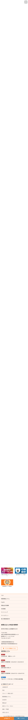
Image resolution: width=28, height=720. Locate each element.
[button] (9, 648)
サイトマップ (4, 612)
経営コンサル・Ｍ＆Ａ (7, 706)
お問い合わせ (5, 712)
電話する (7, 718)
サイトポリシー (5, 615)
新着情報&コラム (5, 598)
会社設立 (4, 699)
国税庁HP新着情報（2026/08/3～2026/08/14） (12, 662)
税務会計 (4, 703)
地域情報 (3, 608)
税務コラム (3, 677)
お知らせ (3, 654)
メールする (21, 718)
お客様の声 (5, 687)
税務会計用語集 (5, 605)
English (3, 602)
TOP (2, 595)
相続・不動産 (5, 709)
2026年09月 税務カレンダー (8, 656)
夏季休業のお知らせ (6, 667)
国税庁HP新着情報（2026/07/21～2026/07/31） (13, 673)
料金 (3, 690)
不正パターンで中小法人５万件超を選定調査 (12, 679)
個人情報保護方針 (5, 618)
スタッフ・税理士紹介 (7, 693)
